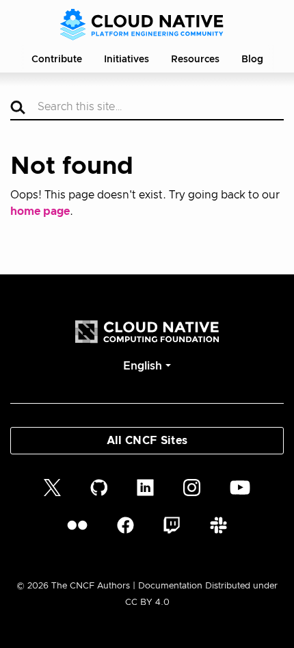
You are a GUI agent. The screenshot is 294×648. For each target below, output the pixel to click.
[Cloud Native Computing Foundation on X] (52, 487)
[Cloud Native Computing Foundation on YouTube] (239, 487)
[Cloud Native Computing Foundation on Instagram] (192, 487)
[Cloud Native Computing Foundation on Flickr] (77, 525)
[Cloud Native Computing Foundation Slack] (218, 525)
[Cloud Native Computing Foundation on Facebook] (125, 525)
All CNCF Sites (147, 440)
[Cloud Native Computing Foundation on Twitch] (171, 525)
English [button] (142, 366)
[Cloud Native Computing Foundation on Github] (99, 487)
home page (40, 211)
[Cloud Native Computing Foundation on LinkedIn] (145, 487)
